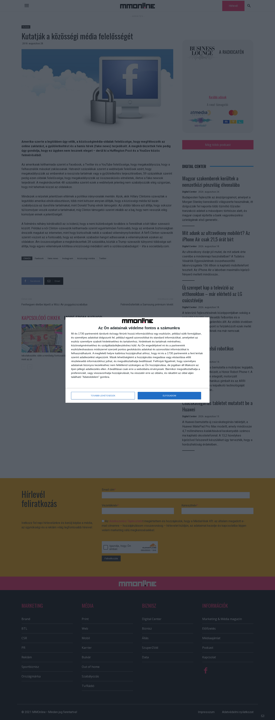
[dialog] (137, 360)
